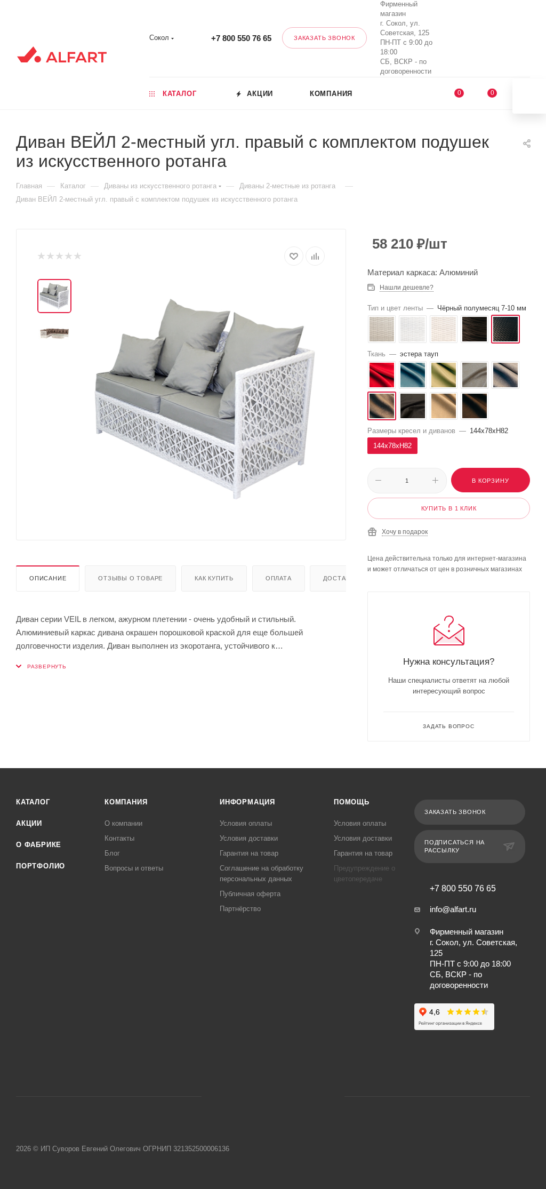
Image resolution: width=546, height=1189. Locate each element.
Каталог (33, 802)
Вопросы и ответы (134, 868)
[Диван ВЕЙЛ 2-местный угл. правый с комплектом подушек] (205, 399)
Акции (29, 823)
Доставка (340, 578)
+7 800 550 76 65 (241, 38)
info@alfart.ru (453, 909)
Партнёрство (240, 909)
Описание (47, 578)
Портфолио (40, 866)
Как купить (214, 578)
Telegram (259, 1096)
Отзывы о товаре (130, 578)
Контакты (119, 838)
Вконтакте (447, 38)
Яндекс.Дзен (313, 1096)
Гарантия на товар (249, 853)
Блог (112, 853)
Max (475, 38)
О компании (123, 823)
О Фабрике (38, 845)
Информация (247, 802)
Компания (126, 802)
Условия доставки (249, 838)
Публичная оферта (250, 894)
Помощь (352, 802)
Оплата (279, 578)
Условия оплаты (246, 823)
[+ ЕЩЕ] (410, 92)
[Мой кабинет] (528, 40)
